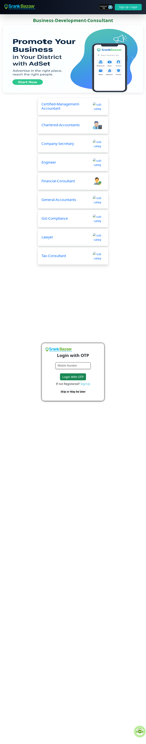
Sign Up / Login (128, 7)
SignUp (85, 384)
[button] (13, 59)
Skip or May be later (73, 391)
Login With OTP (73, 377)
